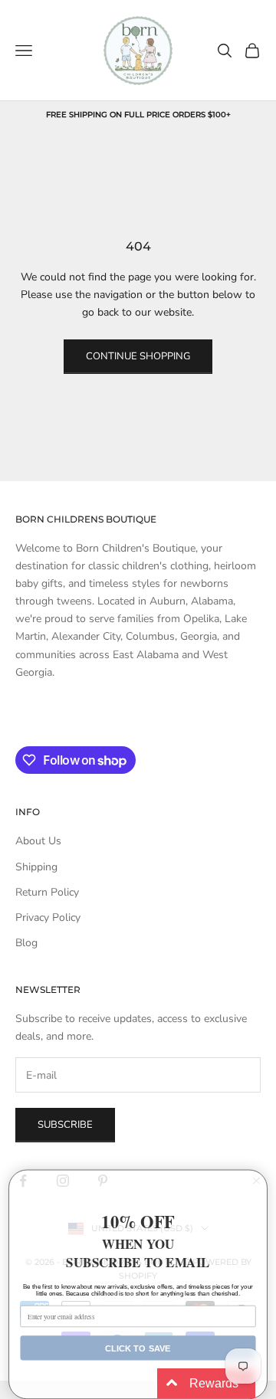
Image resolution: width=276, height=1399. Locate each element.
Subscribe (65, 1125)
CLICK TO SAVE (138, 1347)
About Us (38, 841)
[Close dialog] (256, 1180)
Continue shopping (138, 356)
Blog (26, 942)
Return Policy (47, 892)
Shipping (36, 867)
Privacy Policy (47, 917)
